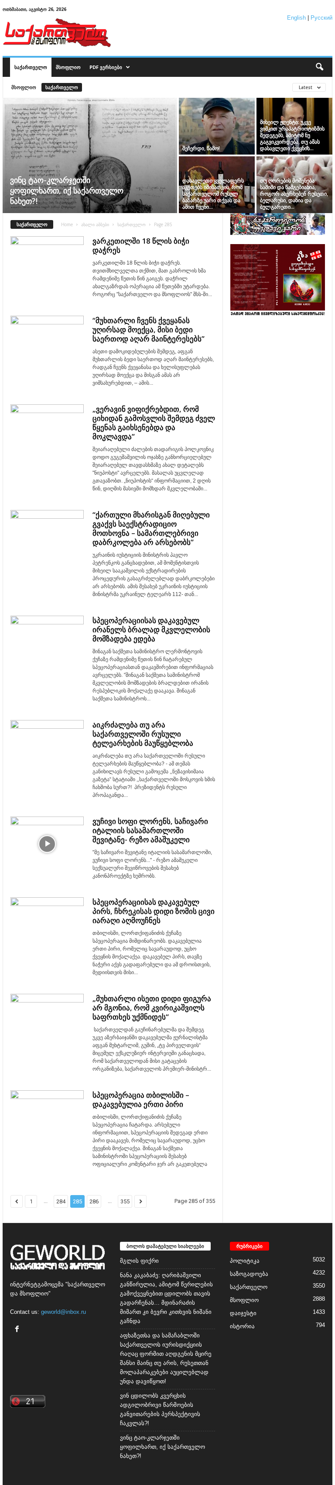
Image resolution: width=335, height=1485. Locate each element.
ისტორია (242, 1326)
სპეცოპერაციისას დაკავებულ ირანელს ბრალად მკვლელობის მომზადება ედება (151, 629)
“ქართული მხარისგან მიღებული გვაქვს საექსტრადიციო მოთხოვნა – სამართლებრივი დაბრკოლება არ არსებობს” (151, 528)
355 (125, 1201)
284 (60, 1201)
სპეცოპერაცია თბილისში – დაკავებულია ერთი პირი (140, 1099)
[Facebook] (18, 1330)
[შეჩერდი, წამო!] (217, 126)
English (296, 17)
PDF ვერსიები (105, 67)
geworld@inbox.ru (63, 1312)
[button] (319, 67)
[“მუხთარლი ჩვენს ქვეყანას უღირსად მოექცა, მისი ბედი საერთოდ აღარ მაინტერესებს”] (47, 343)
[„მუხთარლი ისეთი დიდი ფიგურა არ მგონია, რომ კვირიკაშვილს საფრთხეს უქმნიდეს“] (47, 1021)
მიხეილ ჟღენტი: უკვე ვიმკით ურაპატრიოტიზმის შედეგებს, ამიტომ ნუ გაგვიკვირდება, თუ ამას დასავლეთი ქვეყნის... (292, 135)
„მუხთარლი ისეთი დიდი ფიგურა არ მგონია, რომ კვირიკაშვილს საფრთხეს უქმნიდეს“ (151, 1007)
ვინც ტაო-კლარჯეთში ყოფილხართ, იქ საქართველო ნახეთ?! (66, 190)
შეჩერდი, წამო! (201, 148)
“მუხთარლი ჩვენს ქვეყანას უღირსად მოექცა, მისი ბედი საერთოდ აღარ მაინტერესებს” (148, 329)
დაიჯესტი (243, 1313)
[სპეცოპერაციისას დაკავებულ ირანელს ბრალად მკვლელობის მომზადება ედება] (47, 643)
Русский (321, 17)
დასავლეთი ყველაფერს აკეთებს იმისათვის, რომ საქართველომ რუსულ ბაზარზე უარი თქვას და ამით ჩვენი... (213, 193)
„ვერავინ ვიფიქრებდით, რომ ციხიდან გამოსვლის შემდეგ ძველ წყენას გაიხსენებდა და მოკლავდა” (153, 422)
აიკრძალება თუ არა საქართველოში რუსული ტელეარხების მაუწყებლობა (142, 734)
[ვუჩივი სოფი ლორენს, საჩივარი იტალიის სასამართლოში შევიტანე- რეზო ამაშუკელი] (47, 844)
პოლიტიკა (245, 1261)
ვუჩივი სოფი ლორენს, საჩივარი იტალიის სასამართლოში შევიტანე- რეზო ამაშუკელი (150, 830)
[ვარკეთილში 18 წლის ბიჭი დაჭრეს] (47, 263)
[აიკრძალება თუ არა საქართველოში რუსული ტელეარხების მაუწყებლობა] (47, 747)
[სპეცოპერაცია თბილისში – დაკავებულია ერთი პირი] (47, 1117)
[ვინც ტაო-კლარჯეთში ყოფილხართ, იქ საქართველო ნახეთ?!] (90, 156)
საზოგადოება (249, 1274)
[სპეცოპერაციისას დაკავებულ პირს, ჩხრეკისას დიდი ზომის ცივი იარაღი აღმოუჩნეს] (47, 924)
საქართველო (30, 67)
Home (67, 224)
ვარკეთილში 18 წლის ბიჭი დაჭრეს (140, 245)
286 (94, 1201)
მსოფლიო (68, 67)
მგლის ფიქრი (139, 1261)
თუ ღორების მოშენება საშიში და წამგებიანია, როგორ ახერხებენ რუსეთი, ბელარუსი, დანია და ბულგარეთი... (294, 193)
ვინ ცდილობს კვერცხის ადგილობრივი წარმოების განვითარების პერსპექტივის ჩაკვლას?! (160, 1409)
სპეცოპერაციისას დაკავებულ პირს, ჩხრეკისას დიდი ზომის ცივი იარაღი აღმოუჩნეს (153, 911)
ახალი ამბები (95, 224)
